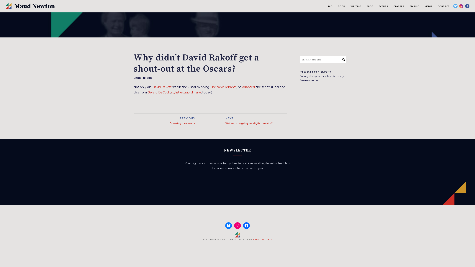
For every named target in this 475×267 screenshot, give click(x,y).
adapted (248, 87)
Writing (355, 6)
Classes (399, 6)
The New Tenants (223, 87)
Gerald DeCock (159, 92)
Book (341, 6)
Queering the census (182, 123)
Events (383, 6)
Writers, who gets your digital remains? (249, 123)
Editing (415, 6)
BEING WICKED (262, 239)
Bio (330, 6)
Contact (444, 6)
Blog (370, 6)
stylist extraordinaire (186, 92)
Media (428, 6)
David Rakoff (162, 87)
